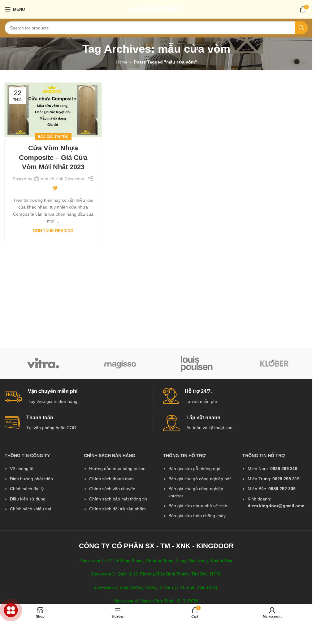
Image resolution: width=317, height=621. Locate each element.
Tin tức (61, 137)
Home (122, 61)
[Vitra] (43, 363)
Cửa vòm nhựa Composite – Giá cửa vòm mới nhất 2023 (53, 157)
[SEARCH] (301, 27)
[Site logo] (156, 9)
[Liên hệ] (11, 610)
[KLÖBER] (274, 363)
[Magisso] (120, 363)
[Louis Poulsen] (197, 363)
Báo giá (45, 137)
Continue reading (53, 231)
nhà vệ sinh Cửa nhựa (63, 178)
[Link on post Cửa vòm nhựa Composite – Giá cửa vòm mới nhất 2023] (53, 110)
